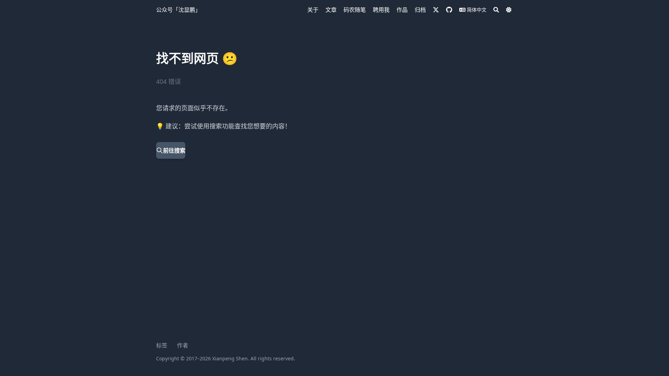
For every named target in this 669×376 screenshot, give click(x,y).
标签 (161, 345)
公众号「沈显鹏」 (178, 10)
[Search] (496, 10)
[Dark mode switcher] (509, 10)
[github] (449, 10)
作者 (182, 345)
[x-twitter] (436, 10)
